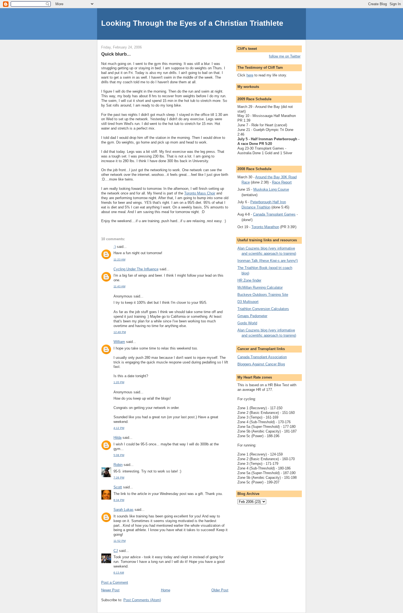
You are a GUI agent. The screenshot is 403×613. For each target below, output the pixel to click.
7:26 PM (118, 477)
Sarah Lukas (123, 510)
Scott (117, 487)
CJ (115, 551)
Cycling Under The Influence (135, 269)
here (249, 75)
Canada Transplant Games (274, 214)
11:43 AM (119, 286)
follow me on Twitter (284, 56)
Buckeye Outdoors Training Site (262, 295)
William (119, 342)
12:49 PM (119, 332)
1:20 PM (118, 382)
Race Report (282, 182)
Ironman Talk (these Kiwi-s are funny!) (267, 261)
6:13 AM (118, 572)
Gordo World (247, 323)
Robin (118, 465)
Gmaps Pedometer (252, 316)
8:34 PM (118, 500)
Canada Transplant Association (262, 357)
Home (165, 590)
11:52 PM (119, 540)
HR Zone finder (249, 280)
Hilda (117, 438)
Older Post (219, 590)
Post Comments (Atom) (142, 600)
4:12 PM (118, 427)
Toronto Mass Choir (199, 193)
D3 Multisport (248, 302)
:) (114, 247)
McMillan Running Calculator (260, 287)
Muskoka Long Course (271, 189)
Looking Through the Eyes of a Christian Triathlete (192, 23)
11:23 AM (119, 259)
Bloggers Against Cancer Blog (261, 364)
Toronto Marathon (265, 227)
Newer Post (110, 590)
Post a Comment (114, 582)
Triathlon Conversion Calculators (263, 309)
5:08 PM (118, 455)
